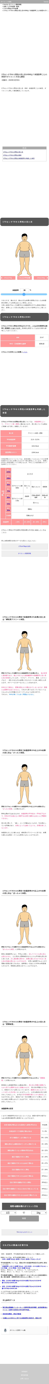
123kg (8, 472)
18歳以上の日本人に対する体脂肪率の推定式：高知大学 (22, 1318)
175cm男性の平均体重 (10, 8)
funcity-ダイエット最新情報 (12, 4)
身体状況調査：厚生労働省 (12, 1314)
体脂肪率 (15, 290)
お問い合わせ (24, 1379)
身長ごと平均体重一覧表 (11, 6)
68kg (8, 497)
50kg (8, 510)
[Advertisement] (24, 42)
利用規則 (24, 1371)
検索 (24, 1218)
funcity (46, 2)
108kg (8, 478)
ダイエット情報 (6, 2)
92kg (8, 484)
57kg (8, 504)
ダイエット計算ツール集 (17, 1330)
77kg (8, 491)
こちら (25, 352)
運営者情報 (24, 1375)
